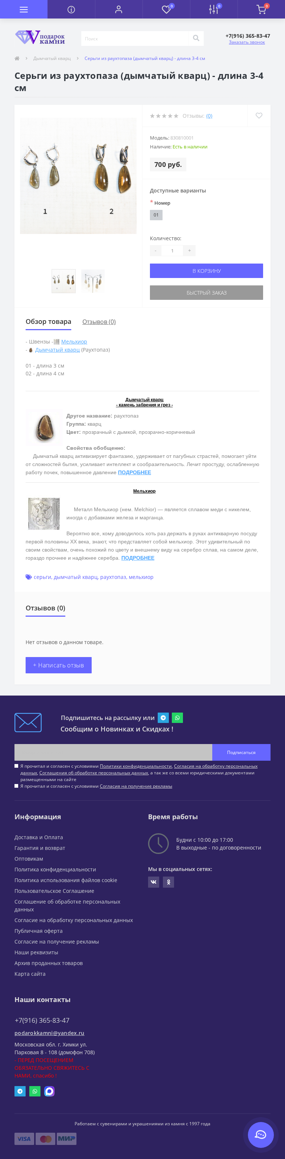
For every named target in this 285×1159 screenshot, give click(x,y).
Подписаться (241, 752)
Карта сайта (30, 973)
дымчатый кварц (76, 576)
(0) (209, 115)
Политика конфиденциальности (55, 869)
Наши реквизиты (36, 952)
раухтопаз (113, 576)
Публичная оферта (38, 930)
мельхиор (141, 576)
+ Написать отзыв (58, 665)
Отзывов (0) (99, 322)
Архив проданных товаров (48, 963)
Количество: (165, 238)
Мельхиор (74, 341)
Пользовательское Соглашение (54, 890)
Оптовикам (28, 858)
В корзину (207, 270)
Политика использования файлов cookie (65, 880)
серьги (42, 576)
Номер (160, 202)
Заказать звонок (247, 42)
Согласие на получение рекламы (56, 941)
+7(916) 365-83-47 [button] (42, 1020)
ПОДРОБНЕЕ (134, 472)
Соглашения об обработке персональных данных (93, 773)
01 (156, 215)
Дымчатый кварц (52, 58)
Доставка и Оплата (38, 837)
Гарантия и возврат (39, 847)
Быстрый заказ (207, 292)
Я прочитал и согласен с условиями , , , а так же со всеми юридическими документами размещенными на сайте (139, 773)
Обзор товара (48, 321)
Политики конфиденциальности (136, 766)
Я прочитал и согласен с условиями (96, 786)
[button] (118, 9)
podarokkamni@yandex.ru (49, 1032)
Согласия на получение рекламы (136, 786)
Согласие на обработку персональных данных (73, 920)
